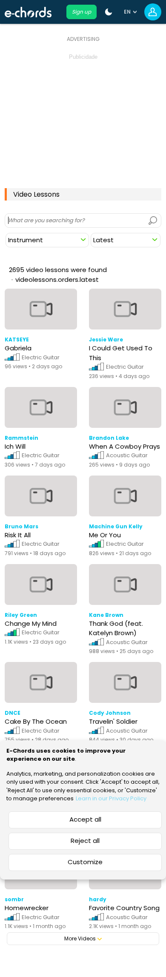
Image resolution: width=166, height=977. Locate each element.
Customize (85, 861)
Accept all (85, 819)
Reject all (85, 840)
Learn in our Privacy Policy (111, 798)
